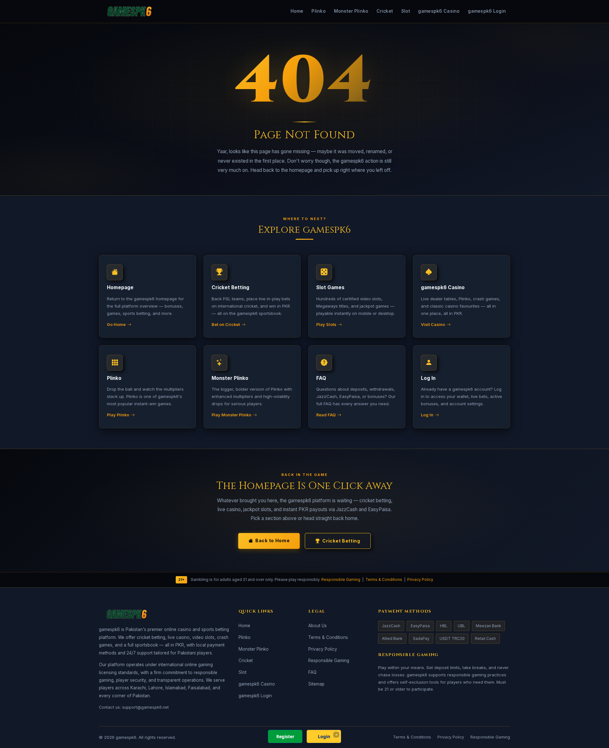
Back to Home (272, 540)
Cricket (385, 11)
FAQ (312, 672)
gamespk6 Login (487, 11)
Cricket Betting (341, 540)
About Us (317, 625)
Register (285, 736)
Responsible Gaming (340, 579)
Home (297, 11)
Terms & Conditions (383, 579)
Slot (405, 11)
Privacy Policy (420, 579)
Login (324, 736)
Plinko (318, 11)
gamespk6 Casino (439, 11)
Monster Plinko (351, 11)
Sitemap (316, 683)
